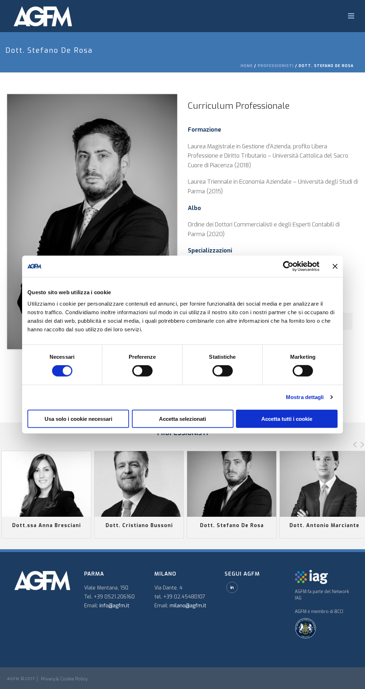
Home (247, 65)
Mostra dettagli (305, 397)
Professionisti (276, 65)
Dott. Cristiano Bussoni (139, 525)
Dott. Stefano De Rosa (232, 525)
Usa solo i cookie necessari (78, 418)
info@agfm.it (114, 605)
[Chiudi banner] (335, 266)
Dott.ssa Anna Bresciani (46, 525)
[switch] (142, 371)
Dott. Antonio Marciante (324, 525)
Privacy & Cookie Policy (64, 679)
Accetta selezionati (182, 418)
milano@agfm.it (188, 605)
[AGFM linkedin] (232, 587)
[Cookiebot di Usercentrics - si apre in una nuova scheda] (288, 266)
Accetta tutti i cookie (286, 418)
